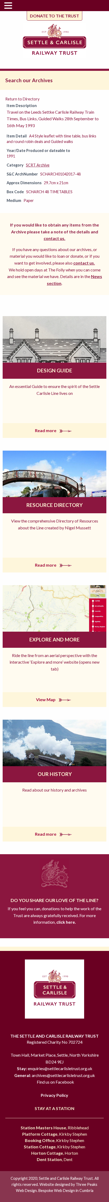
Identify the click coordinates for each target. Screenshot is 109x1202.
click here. (66, 921)
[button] (9, 6)
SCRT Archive (37, 165)
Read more (46, 430)
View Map (46, 699)
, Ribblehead (55, 1127)
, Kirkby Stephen (54, 1133)
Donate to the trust (54, 15)
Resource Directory (54, 505)
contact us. (54, 238)
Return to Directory (22, 99)
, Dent (54, 1159)
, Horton (54, 1152)
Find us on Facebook (55, 1081)
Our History (55, 774)
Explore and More (54, 639)
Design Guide (54, 370)
